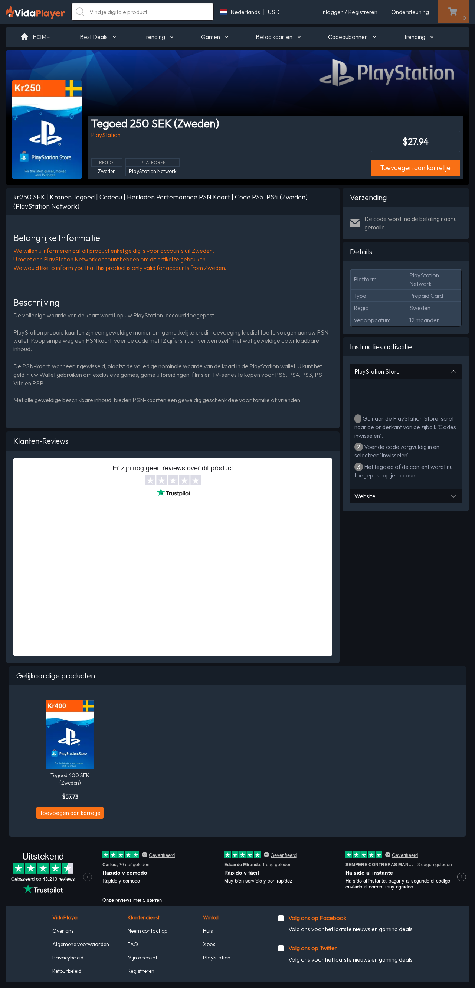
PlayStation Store (377, 371)
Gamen (210, 36)
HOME (41, 36)
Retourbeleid (66, 971)
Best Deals (94, 36)
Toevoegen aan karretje (415, 167)
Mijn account (142, 957)
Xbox (209, 944)
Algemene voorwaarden (80, 944)
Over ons (62, 930)
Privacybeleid (67, 957)
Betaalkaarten (274, 36)
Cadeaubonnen (348, 36)
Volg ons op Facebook (317, 918)
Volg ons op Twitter (312, 948)
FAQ (133, 944)
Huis (208, 930)
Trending (154, 36)
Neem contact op (147, 930)
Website (365, 496)
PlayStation (216, 957)
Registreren (141, 971)
